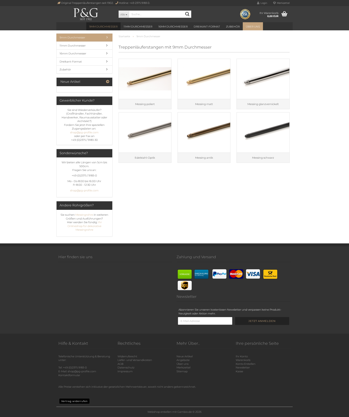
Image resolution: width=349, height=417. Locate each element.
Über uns (253, 26)
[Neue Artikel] (107, 82)
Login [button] (263, 2)
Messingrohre (84, 214)
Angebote (183, 360)
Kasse (239, 371)
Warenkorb (243, 360)
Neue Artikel (185, 356)
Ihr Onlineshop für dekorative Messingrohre (84, 226)
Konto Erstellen (245, 363)
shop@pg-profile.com (84, 132)
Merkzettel (283, 2)
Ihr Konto (242, 356)
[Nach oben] (341, 411)
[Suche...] (187, 14)
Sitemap (182, 371)
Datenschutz (126, 367)
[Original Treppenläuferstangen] (85, 14)
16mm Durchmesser (173, 26)
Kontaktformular (69, 375)
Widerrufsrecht (127, 356)
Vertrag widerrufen (74, 401)
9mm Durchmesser (103, 26)
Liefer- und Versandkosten (135, 360)
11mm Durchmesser (138, 26)
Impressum (125, 371)
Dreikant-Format (207, 26)
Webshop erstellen (159, 411)
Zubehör (233, 26)
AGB (120, 363)
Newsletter (243, 367)
